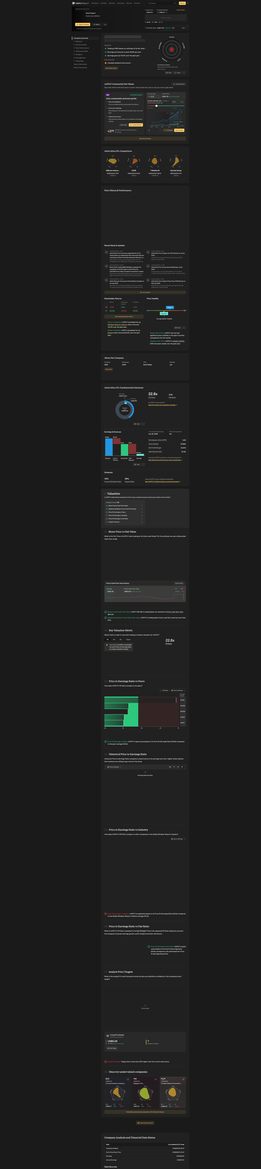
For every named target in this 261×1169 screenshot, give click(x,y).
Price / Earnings (136, 900)
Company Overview (81, 38)
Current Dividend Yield (112, 482)
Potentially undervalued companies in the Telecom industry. (145, 1133)
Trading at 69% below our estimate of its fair (126, 48)
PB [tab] (120, 657)
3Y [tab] (178, 783)
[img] (145, 597)
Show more (109, 369)
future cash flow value (175, 629)
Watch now (127, 619)
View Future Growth (146, 1144)
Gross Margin (154, 444)
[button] (166, 10)
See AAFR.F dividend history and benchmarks (162, 482)
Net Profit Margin (155, 448)
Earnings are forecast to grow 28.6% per (124, 52)
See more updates (145, 292)
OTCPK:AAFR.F (111, 832)
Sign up (182, 3)
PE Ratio (169, 670)
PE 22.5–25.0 (145, 895)
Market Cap (170, 900)
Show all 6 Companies (145, 918)
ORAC (108, 910)
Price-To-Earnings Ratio (123, 664)
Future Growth (80, 45)
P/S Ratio (172, 397)
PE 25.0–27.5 (158, 895)
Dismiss (135, 619)
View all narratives (145, 138)
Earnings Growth (182, 712)
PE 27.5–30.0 (171, 895)
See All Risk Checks (111, 68)
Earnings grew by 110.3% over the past (123, 56)
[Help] (149, 130)
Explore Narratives (111, 605)
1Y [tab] (174, 783)
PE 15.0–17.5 (106, 895)
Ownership (79, 61)
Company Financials (89, 28)
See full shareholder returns (124, 316)
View (183, 28)
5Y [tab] (182, 783)
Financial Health (81, 51)
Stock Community (80, 68)
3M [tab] (170, 783)
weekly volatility (178, 341)
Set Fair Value (179, 130)
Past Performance (81, 48)
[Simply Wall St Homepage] (80, 3)
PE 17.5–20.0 (119, 895)
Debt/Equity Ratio (155, 452)
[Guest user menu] (187, 3)
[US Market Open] (152, 12)
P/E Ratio (151, 397)
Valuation (78, 41)
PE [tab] (107, 657)
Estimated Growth (155, 900)
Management (80, 58)
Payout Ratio (129, 482)
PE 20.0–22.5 (132, 895)
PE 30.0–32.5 (184, 895)
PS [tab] (114, 657)
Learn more (123, 125)
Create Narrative (180, 84)
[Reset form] (160, 130)
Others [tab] (128, 657)
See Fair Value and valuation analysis (162, 405)
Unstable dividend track (118, 63)
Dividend (78, 54)
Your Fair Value (151, 93)
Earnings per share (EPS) (158, 440)
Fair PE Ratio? (141, 950)
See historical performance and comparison (164, 460)
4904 (108, 913)
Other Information (80, 64)
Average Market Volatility (164, 319)
